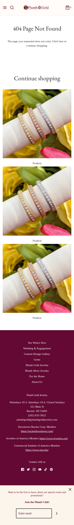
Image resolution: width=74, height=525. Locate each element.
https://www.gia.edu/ (37, 450)
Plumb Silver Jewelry (37, 370)
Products (37, 163)
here (61, 41)
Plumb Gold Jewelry (37, 365)
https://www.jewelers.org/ (54, 438)
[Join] (57, 513)
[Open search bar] (13, 7)
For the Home (37, 376)
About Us (37, 381)
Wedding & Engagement (37, 348)
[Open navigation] (5, 7)
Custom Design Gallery (37, 354)
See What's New (37, 342)
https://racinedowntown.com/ (37, 431)
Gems (37, 359)
